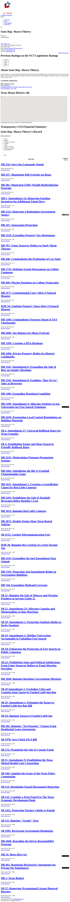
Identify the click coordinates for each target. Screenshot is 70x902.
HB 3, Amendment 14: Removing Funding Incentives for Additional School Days (25, 200)
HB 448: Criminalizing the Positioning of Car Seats (31, 258)
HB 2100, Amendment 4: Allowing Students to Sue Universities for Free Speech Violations (30, 405)
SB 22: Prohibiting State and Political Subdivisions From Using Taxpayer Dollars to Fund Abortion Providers (30, 665)
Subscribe (9, 15)
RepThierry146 (11, 50)
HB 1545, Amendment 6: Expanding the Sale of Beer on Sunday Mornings (28, 368)
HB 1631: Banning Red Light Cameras (23, 510)
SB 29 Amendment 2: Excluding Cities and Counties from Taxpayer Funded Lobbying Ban (28, 691)
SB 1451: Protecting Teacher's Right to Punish (28, 810)
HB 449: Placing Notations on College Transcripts (30, 282)
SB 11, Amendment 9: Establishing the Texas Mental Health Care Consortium (27, 761)
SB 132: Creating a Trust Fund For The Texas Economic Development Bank (27, 798)
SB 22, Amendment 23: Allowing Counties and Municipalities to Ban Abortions (28, 610)
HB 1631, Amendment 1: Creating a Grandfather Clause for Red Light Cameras (29, 486)
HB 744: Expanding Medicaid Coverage (24, 585)
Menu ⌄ (3, 17)
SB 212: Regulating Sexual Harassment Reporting (30, 786)
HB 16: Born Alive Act (14, 854)
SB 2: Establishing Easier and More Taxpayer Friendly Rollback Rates (27, 445)
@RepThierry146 (10, 51)
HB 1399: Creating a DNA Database (22, 343)
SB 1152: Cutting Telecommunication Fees (25, 534)
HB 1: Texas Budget (12, 878)
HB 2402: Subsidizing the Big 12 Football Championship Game (25, 472)
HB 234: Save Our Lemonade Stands (22, 164)
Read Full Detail (5, 170)
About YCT (7, 24)
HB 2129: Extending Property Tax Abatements (28, 235)
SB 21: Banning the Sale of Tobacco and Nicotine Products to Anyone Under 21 (29, 597)
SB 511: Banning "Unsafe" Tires (20, 820)
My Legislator (8, 23)
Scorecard (6, 19)
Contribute (3, 15)
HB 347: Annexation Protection (19, 225)
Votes (5, 21)
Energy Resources (5, 85)
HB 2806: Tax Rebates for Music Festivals (25, 332)
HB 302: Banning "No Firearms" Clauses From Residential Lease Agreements (28, 727)
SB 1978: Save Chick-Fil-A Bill (19, 739)
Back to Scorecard (63, 53)
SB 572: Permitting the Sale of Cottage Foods (27, 749)
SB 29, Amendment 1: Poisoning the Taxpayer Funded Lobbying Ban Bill (27, 704)
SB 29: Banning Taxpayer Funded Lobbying (26, 715)
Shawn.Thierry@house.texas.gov (14, 48)
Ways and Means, (8, 88)
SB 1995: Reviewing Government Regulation (27, 830)
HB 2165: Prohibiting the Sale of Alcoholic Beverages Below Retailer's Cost (25, 499)
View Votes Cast (5, 43)
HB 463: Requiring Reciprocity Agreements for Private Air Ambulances (28, 866)
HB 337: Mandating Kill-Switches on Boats (26, 174)
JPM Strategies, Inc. (18, 899)
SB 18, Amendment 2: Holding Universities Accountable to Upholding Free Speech (26, 637)
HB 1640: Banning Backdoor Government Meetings (31, 678)
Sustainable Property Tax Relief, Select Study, (16, 87)
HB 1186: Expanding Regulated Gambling (25, 393)
